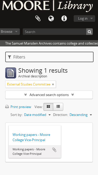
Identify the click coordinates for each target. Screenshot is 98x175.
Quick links (64, 18)
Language (50, 18)
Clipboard (37, 18)
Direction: (60, 114)
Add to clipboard (54, 149)
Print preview (20, 106)
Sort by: (16, 114)
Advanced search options (49, 94)
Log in (83, 18)
